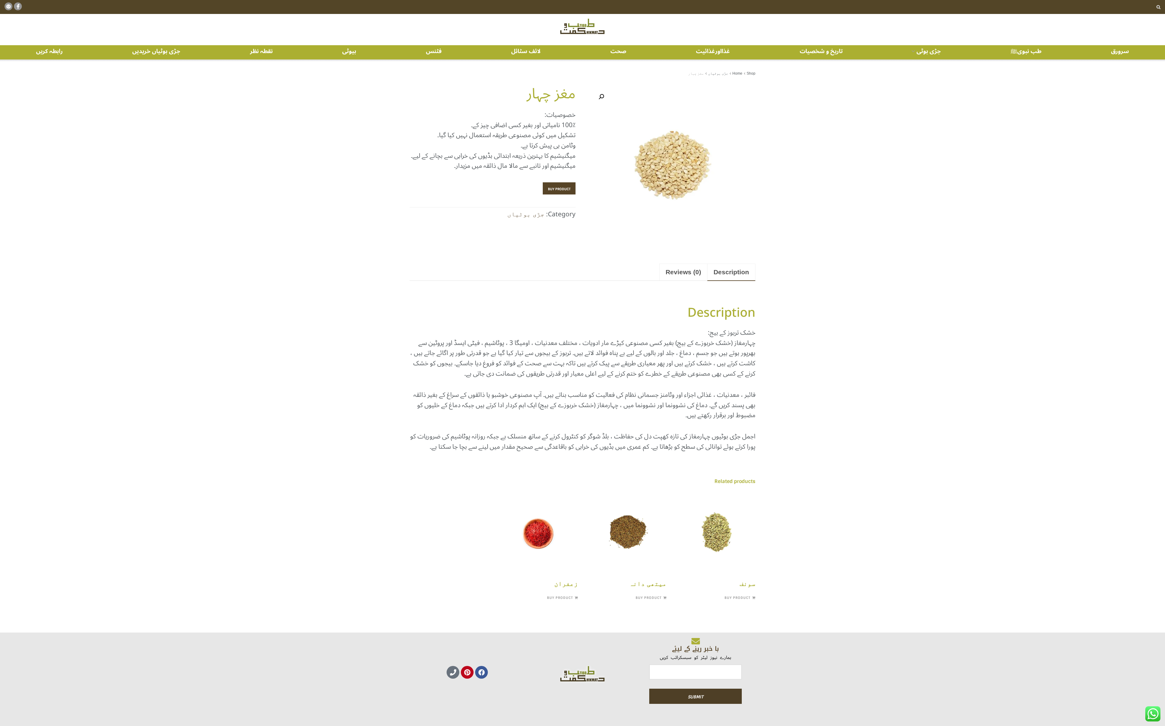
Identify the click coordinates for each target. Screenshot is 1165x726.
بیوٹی (349, 51)
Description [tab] (731, 271)
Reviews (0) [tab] (683, 271)
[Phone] (453, 672)
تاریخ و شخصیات (821, 51)
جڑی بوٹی (929, 51)
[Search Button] (1158, 7)
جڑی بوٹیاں (718, 73)
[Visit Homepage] (582, 26)
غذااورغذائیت (713, 51)
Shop (751, 73)
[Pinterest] (467, 672)
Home (737, 73)
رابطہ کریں (49, 51)
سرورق (1120, 51)
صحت (618, 51)
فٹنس (434, 51)
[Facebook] (481, 672)
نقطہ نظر (261, 51)
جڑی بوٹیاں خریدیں (156, 51)
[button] (601, 96)
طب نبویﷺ (1026, 51)
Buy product (559, 189)
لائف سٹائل (526, 51)
